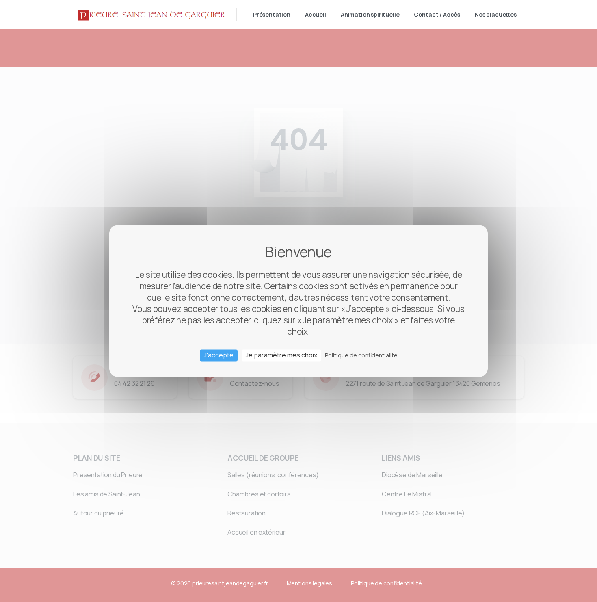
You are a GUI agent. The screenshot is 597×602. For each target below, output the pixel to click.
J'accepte (219, 355)
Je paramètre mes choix (281, 355)
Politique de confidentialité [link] (361, 355)
